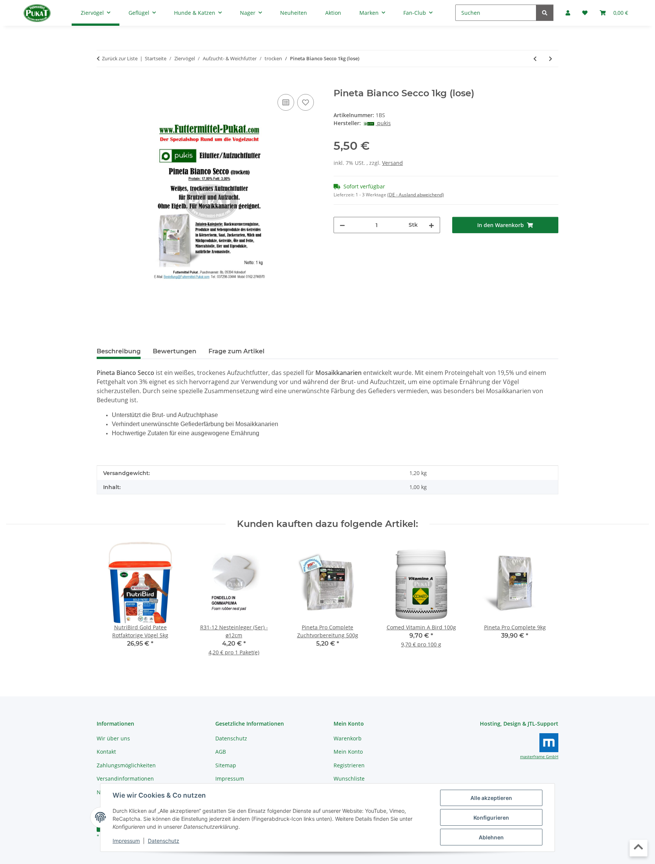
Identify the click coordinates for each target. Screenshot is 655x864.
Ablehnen (491, 837)
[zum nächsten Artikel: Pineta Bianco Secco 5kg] (550, 58)
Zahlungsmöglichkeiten (126, 765)
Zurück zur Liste (120, 58)
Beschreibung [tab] (119, 351)
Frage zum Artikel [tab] (236, 351)
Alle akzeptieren (491, 798)
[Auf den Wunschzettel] (305, 102)
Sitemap (225, 765)
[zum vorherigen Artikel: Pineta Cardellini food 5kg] (535, 58)
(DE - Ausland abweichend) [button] (415, 194)
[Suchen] (544, 13)
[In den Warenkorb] (103, 84)
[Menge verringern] (342, 225)
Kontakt (106, 751)
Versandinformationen (125, 778)
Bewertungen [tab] (174, 351)
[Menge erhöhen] (431, 225)
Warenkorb (348, 738)
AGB (220, 751)
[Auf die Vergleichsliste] (285, 102)
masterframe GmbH (539, 756)
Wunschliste (349, 778)
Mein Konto (348, 751)
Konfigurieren (491, 817)
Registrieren (349, 765)
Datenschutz (163, 840)
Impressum (126, 840)
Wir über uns (113, 738)
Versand (392, 162)
